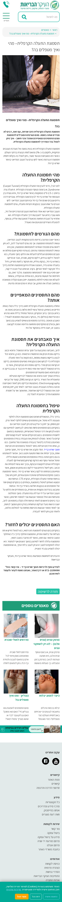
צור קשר (55, 829)
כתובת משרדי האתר (49, 849)
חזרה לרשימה (48, 591)
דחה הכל (36, 896)
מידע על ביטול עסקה (49, 837)
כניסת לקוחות (52, 863)
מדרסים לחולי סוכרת (16, 640)
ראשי (54, 30)
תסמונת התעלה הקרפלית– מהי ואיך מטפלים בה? (31, 33)
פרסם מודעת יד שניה (49, 841)
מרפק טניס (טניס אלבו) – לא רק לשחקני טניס (47, 644)
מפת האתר (54, 779)
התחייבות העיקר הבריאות (47, 876)
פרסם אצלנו (53, 845)
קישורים (56, 783)
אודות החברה (53, 880)
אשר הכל (21, 896)
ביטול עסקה (53, 833)
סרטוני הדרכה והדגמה (48, 788)
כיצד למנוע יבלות (49, 695)
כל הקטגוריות (52, 802)
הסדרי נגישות (53, 872)
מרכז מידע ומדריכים (49, 806)
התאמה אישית (51, 896)
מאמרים (45, 30)
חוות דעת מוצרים (51, 814)
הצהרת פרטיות (52, 867)
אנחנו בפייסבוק (52, 810)
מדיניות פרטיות (13, 889)
